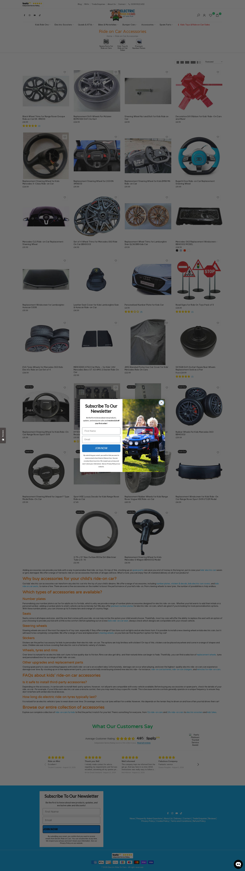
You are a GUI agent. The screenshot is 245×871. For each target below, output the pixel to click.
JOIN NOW (101, 448)
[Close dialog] (161, 402)
